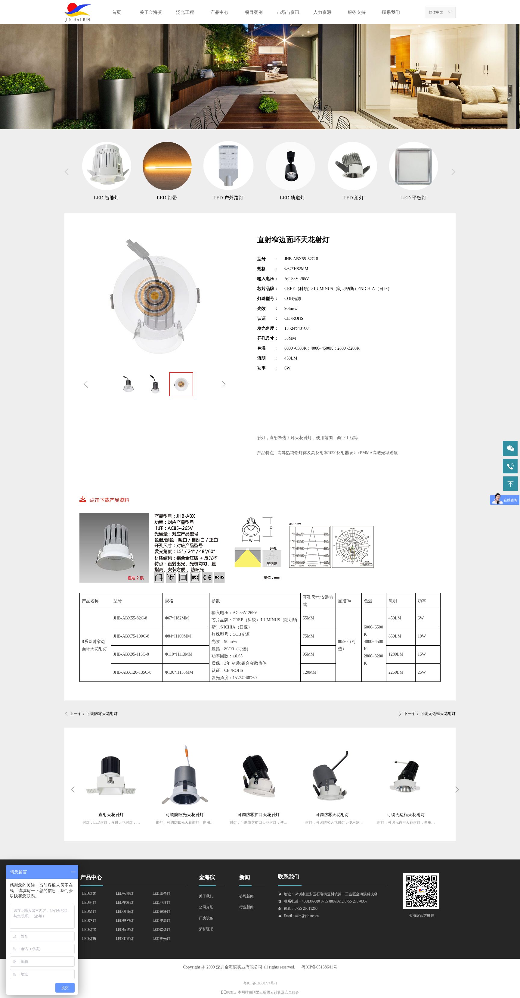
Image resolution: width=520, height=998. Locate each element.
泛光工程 (185, 12)
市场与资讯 (288, 12)
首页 (116, 12)
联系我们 (391, 12)
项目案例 (254, 12)
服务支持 (357, 12)
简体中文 (436, 12)
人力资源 (322, 12)
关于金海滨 (151, 12)
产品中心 (219, 12)
